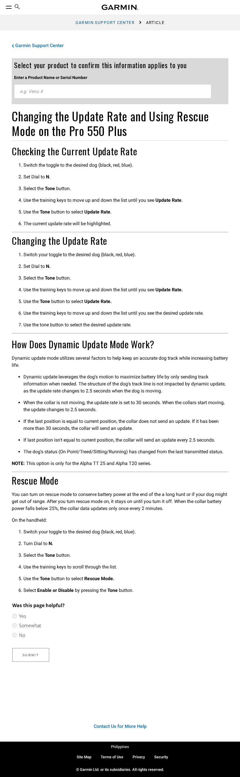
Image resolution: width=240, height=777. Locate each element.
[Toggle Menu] (3, 6)
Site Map (84, 757)
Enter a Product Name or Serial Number (50, 77)
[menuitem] (17, 7)
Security (161, 757)
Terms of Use (112, 757)
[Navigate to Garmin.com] (120, 7)
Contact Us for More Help (120, 726)
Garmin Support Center (105, 22)
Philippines (120, 747)
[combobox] (112, 91)
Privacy (139, 757)
